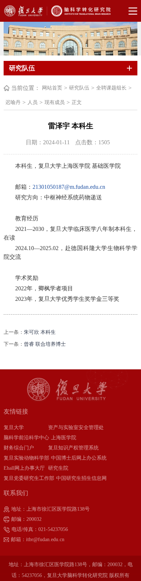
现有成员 (54, 102)
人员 (32, 102)
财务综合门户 (19, 448)
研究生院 (58, 468)
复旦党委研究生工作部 (29, 478)
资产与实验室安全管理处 (76, 427)
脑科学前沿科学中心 (26, 437)
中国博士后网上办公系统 (79, 458)
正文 (77, 102)
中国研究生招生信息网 (81, 478)
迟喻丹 (13, 102)
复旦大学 (14, 427)
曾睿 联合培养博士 (45, 344)
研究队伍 (79, 88)
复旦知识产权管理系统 (73, 448)
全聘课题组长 (111, 88)
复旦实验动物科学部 (26, 458)
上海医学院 (63, 437)
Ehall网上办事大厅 (24, 468)
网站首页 (52, 88)
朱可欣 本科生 (40, 332)
